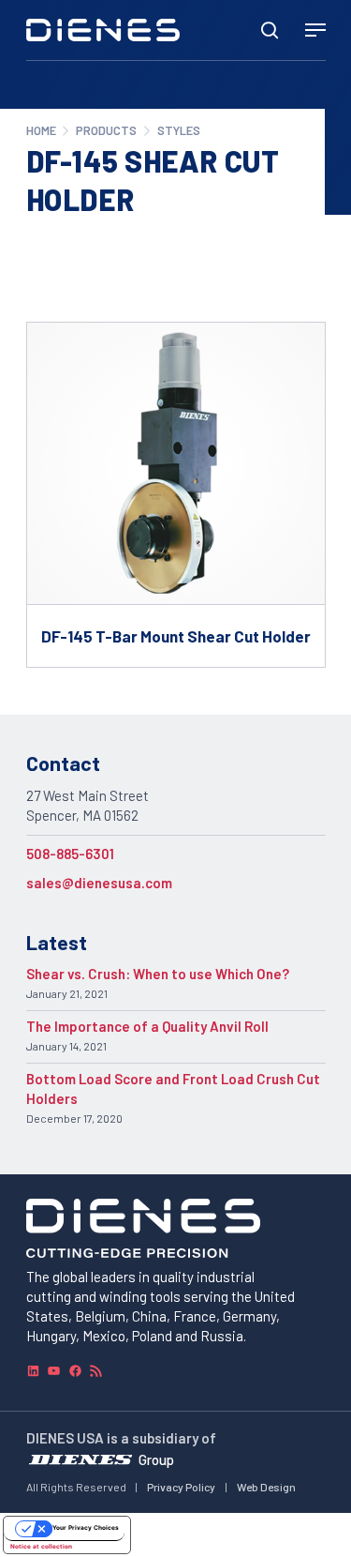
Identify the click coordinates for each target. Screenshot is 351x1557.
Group (156, 1459)
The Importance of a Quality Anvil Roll (147, 1026)
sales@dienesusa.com (99, 882)
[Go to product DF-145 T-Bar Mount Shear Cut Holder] (176, 494)
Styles (178, 130)
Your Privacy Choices (85, 1528)
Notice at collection (41, 1546)
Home (41, 130)
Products (106, 130)
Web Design (266, 1486)
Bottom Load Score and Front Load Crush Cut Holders (173, 1088)
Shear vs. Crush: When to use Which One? (157, 973)
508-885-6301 (70, 853)
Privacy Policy (181, 1486)
